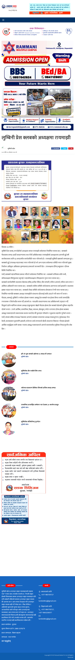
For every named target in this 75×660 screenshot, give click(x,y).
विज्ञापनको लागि (46, 606)
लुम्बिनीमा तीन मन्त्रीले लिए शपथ (31, 370)
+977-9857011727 (47, 594)
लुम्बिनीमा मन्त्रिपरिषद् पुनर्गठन (30, 421)
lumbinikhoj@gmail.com (47, 601)
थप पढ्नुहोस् (6, 641)
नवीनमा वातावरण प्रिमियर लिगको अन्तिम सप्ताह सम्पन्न (38, 387)
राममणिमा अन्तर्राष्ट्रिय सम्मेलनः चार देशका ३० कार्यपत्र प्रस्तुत (40, 404)
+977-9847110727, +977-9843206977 (46, 611)
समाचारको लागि (46, 591)
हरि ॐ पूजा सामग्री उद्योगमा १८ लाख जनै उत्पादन (36, 353)
